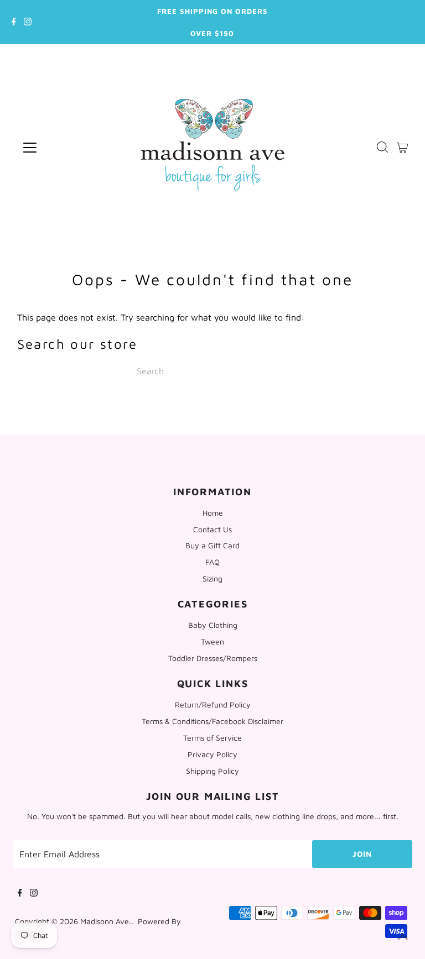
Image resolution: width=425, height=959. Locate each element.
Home (213, 512)
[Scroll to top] (403, 937)
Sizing (212, 578)
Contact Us (212, 529)
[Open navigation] (66, 147)
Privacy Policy (212, 754)
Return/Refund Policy (213, 704)
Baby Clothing (212, 625)
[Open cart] (402, 147)
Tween (212, 641)
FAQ (212, 562)
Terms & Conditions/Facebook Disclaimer (212, 721)
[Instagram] (27, 22)
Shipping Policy (212, 770)
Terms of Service (212, 737)
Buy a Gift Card (212, 545)
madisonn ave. (105, 921)
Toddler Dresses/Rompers (212, 658)
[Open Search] (382, 147)
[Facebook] (14, 22)
